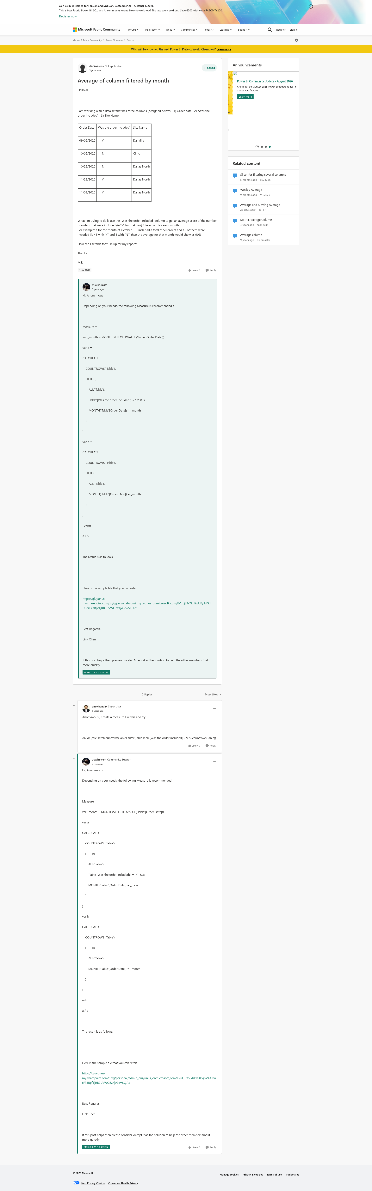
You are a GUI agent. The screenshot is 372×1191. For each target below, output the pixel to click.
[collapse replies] (74, 706)
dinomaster (263, 240)
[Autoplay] (257, 147)
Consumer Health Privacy (123, 1183)
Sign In (293, 29)
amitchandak (99, 706)
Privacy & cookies (253, 1174)
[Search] (270, 29)
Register (281, 29)
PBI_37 (262, 209)
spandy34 (263, 225)
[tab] (262, 147)
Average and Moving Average (260, 205)
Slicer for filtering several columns (263, 174)
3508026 (265, 179)
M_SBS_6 (265, 195)
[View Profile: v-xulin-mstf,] (86, 287)
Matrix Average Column (256, 220)
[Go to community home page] (96, 29)
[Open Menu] (296, 40)
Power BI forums (114, 40)
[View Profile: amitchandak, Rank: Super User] (86, 708)
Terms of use (274, 1174)
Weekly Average (251, 190)
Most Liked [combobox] (213, 694)
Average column (251, 235)
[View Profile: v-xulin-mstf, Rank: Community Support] (86, 762)
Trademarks (292, 1174)
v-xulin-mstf (99, 285)
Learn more (224, 49)
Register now (68, 16)
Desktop (131, 40)
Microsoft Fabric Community (87, 40)
